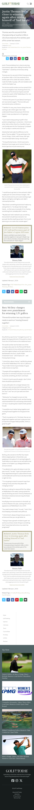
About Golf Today (17, 792)
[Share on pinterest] (19, 58)
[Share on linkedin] (15, 58)
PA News (4, 49)
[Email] (26, 58)
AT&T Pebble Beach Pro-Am (15, 47)
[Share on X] (7, 58)
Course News (6, 631)
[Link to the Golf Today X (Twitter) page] (20, 780)
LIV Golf (10, 330)
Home (3, 23)
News (8, 23)
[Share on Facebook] (11, 58)
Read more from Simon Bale (17, 276)
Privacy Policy (17, 796)
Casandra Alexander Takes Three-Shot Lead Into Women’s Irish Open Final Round (16, 704)
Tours (4, 628)
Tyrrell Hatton (28, 330)
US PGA (5, 638)
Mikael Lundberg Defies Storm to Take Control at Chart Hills (16, 731)
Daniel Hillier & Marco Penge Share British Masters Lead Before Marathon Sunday (16, 676)
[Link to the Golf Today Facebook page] (13, 780)
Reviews (5, 641)
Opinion (5, 621)
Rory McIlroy (20, 330)
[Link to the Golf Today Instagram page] (17, 780)
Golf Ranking (6, 618)
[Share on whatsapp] (23, 58)
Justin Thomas (27, 47)
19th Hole (5, 625)
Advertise (17, 794)
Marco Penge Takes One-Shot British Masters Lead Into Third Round (15, 757)
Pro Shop (5, 635)
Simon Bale (5, 43)
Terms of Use (17, 798)
